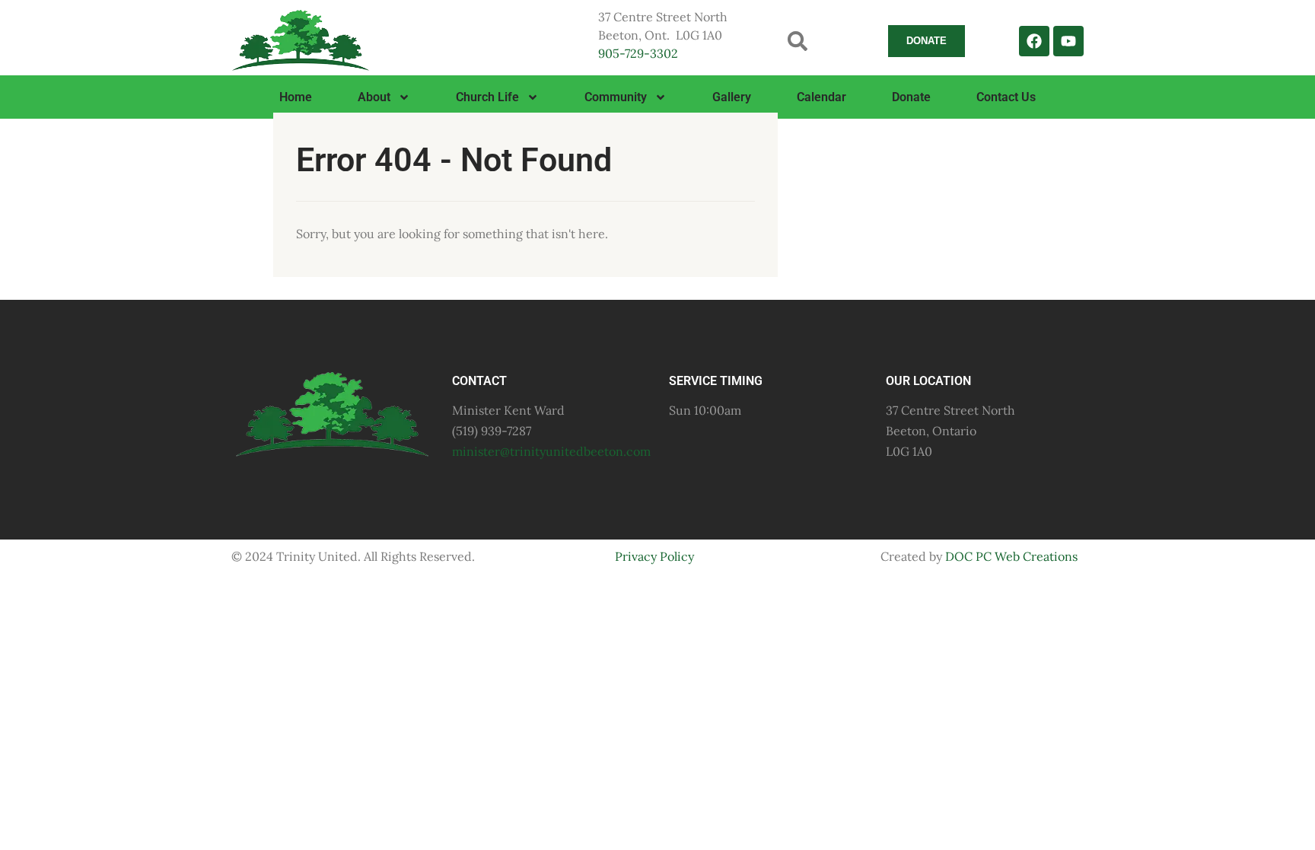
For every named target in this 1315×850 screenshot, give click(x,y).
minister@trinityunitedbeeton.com (551, 451)
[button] (797, 40)
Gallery (731, 97)
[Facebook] (1034, 41)
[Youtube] (1068, 41)
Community (615, 97)
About (374, 97)
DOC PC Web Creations (1011, 556)
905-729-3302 (638, 53)
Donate (911, 97)
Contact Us (1006, 97)
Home (295, 97)
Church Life (487, 97)
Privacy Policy (654, 556)
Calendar (821, 97)
